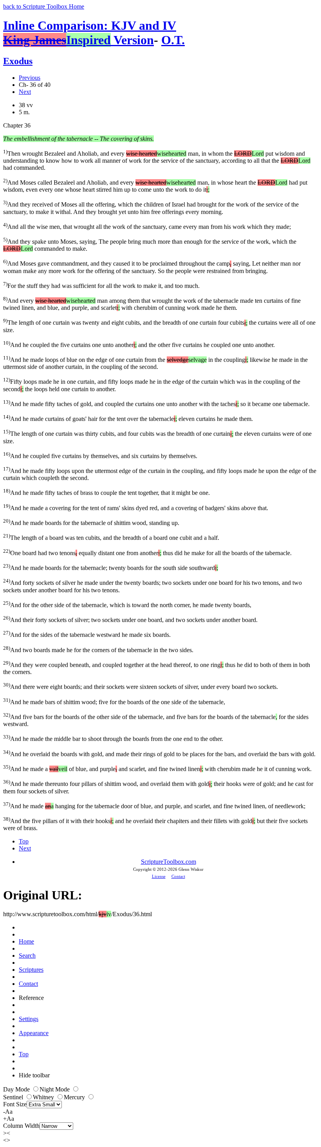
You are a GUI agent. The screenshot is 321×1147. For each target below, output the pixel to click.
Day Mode (17, 1089)
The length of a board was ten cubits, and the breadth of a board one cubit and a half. (111, 537)
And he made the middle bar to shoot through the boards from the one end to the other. (113, 738)
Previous (29, 77)
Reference (31, 997)
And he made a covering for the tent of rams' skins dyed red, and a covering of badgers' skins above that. (135, 507)
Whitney (44, 1097)
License (159, 876)
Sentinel (14, 1097)
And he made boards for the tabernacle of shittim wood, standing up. (91, 522)
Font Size (15, 1104)
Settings (28, 1019)
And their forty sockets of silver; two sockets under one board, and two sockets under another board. (130, 619)
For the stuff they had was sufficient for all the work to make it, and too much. (101, 285)
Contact (178, 876)
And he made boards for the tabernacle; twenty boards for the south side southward (110, 567)
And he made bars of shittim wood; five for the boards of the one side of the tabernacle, (114, 701)
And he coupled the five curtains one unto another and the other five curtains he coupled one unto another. (139, 344)
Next (25, 91)
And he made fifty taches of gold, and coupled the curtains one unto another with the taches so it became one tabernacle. (156, 403)
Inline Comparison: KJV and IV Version (89, 32)
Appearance (34, 1033)
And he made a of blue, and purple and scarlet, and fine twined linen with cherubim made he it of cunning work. (157, 768)
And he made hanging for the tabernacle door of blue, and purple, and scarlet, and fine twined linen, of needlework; (154, 805)
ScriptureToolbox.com (168, 861)
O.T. (173, 40)
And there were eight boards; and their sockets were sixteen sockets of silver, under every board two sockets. (140, 686)
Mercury (75, 1097)
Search (27, 955)
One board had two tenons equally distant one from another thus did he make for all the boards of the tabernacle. (147, 552)
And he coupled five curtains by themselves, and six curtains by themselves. (100, 455)
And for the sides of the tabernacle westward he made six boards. (87, 634)
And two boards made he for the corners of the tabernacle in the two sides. (98, 649)
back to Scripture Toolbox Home (43, 6)
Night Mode (55, 1089)
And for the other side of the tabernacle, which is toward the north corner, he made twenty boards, (127, 604)
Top (24, 841)
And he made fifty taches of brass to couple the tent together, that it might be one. (106, 492)
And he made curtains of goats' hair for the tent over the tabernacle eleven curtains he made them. (128, 418)
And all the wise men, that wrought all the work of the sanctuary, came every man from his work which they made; (147, 226)
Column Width (21, 1125)
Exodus (17, 61)
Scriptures (31, 969)
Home (26, 941)
